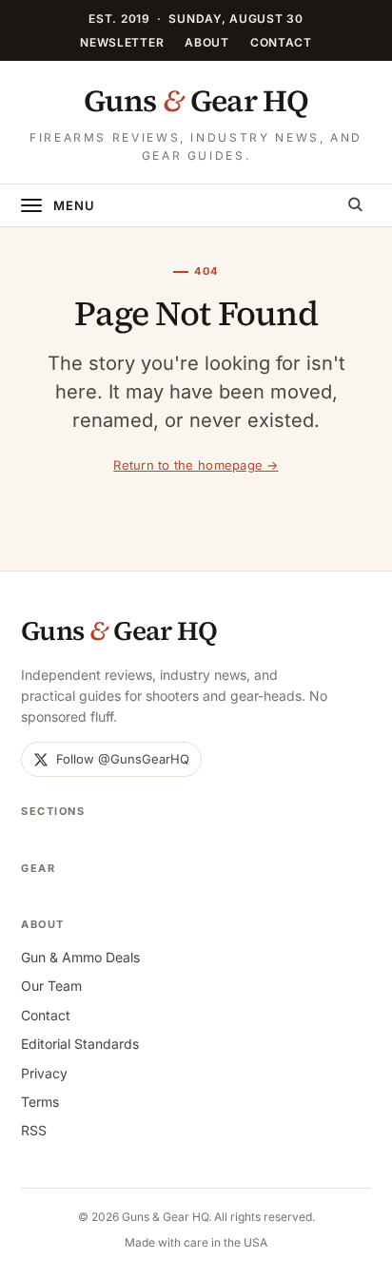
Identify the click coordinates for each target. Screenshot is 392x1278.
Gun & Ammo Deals (80, 957)
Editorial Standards (80, 1044)
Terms (40, 1102)
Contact (281, 42)
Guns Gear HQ (196, 101)
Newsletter (122, 42)
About (207, 42)
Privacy (44, 1073)
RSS (34, 1130)
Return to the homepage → (195, 465)
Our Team (51, 986)
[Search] (355, 205)
